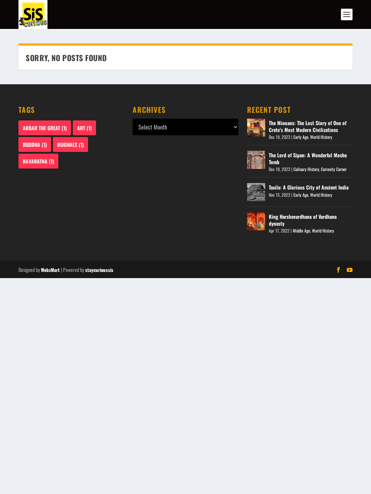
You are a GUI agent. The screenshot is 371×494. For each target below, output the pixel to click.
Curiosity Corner (334, 169)
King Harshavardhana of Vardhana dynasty (303, 220)
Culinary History (306, 169)
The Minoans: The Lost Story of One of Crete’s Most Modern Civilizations (307, 126)
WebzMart (50, 269)
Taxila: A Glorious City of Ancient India (309, 187)
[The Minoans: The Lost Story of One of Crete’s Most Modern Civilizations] (256, 128)
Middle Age (301, 230)
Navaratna (38, 161)
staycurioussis (99, 269)
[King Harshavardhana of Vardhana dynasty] (256, 221)
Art (84, 128)
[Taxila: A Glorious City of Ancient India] (256, 192)
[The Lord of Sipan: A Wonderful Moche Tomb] (256, 160)
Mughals (70, 144)
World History (321, 137)
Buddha (35, 144)
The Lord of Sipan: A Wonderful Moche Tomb (308, 158)
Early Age (300, 137)
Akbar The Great (45, 128)
